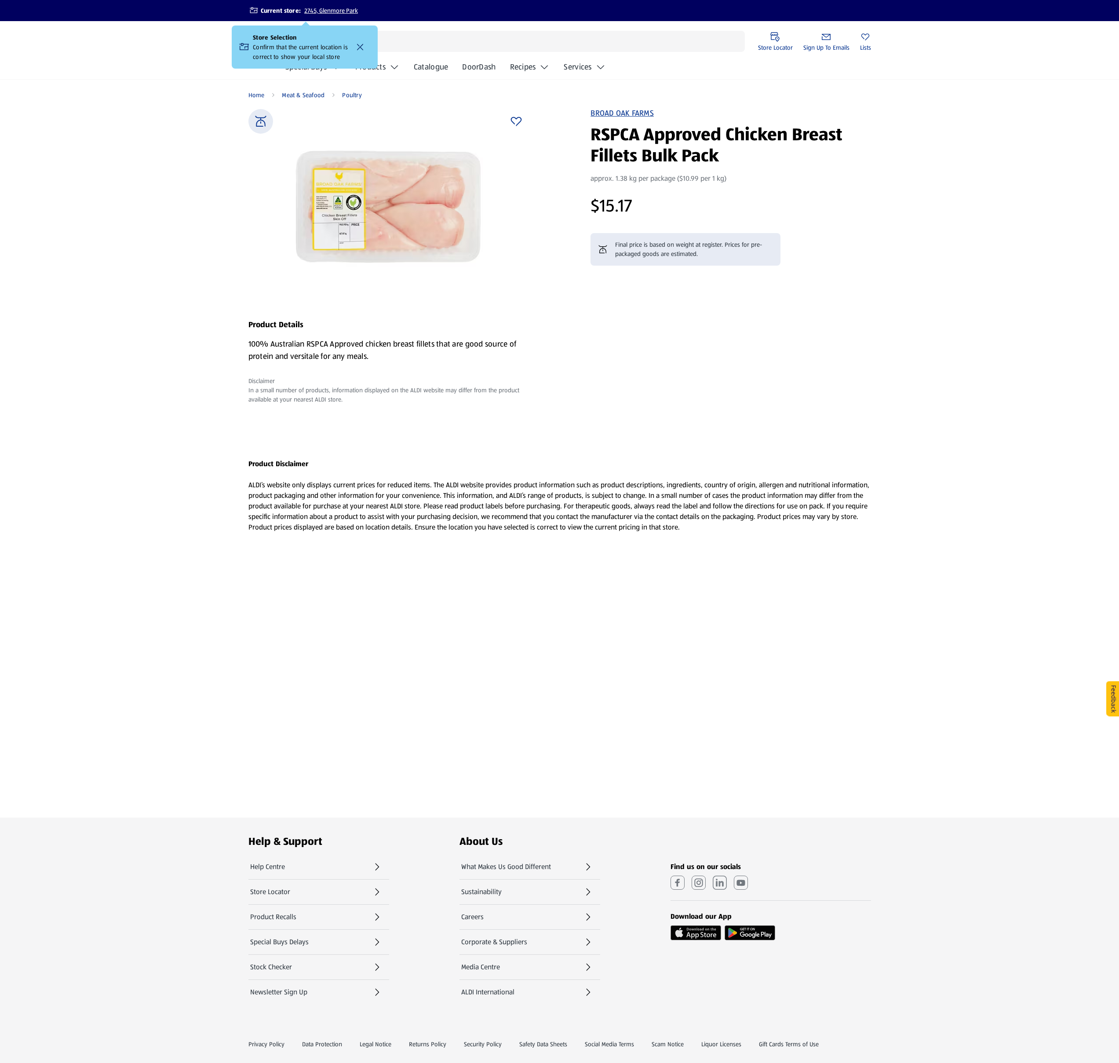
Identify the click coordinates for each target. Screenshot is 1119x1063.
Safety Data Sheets (543, 1044)
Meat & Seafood (303, 95)
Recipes (523, 67)
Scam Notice (668, 1044)
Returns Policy (427, 1044)
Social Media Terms (609, 1044)
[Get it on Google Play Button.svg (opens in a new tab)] (750, 932)
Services (577, 67)
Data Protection (322, 1044)
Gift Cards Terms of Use (789, 1044)
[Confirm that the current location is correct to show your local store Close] (360, 47)
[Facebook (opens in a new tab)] (678, 883)
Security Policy (483, 1044)
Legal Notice (375, 1044)
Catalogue (431, 69)
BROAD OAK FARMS (622, 113)
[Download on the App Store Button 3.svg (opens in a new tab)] (696, 932)
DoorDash (479, 69)
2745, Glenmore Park (331, 11)
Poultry (351, 95)
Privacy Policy (266, 1044)
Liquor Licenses (721, 1044)
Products (370, 67)
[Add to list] (516, 121)
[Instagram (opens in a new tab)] (699, 883)
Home (256, 95)
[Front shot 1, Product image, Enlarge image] (388, 207)
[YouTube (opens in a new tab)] (741, 883)
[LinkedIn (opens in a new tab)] (720, 883)
